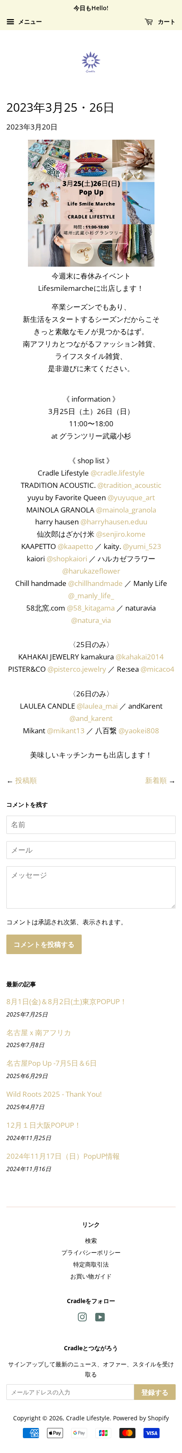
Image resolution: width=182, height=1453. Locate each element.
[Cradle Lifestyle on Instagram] (82, 1319)
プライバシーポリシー (91, 1252)
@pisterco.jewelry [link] (76, 669)
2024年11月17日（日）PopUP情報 (63, 1156)
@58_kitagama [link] (91, 608)
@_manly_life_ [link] (91, 595)
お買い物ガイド (91, 1276)
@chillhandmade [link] (95, 583)
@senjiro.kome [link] (121, 534)
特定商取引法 (91, 1264)
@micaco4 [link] (157, 669)
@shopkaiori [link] (67, 558)
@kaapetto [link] (75, 546)
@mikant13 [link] (66, 730)
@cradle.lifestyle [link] (118, 473)
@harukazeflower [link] (91, 571)
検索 (91, 1240)
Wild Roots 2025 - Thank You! (54, 1094)
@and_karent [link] (91, 718)
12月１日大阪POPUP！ (43, 1125)
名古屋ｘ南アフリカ (38, 1032)
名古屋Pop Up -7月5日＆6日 (51, 1063)
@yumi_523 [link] (142, 546)
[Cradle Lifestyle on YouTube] (100, 1319)
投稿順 (26, 780)
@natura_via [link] (91, 620)
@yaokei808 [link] (139, 730)
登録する (154, 1392)
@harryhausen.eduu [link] (113, 522)
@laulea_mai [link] (97, 706)
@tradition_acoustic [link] (129, 485)
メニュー (29, 21)
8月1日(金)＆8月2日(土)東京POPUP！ (66, 1001)
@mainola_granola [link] (126, 510)
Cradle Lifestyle (88, 1418)
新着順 (156, 780)
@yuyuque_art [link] (131, 497)
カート (166, 21)
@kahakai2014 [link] (140, 657)
